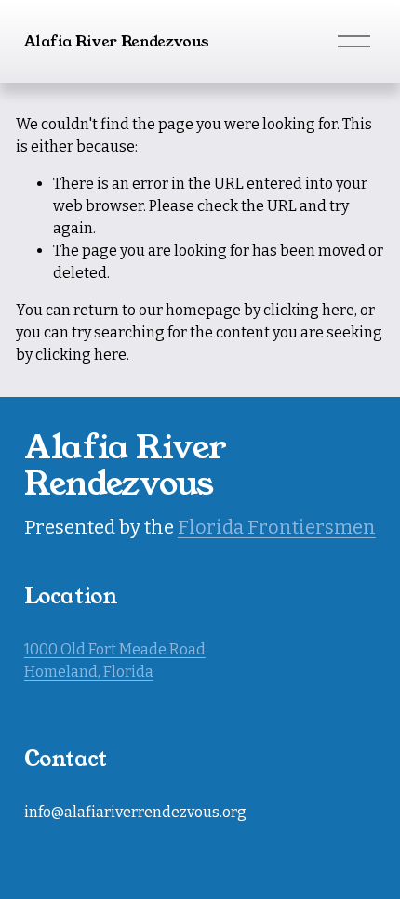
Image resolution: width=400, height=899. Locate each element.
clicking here (308, 310)
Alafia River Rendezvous (116, 41)
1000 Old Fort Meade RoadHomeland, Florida (115, 661)
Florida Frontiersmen (277, 527)
